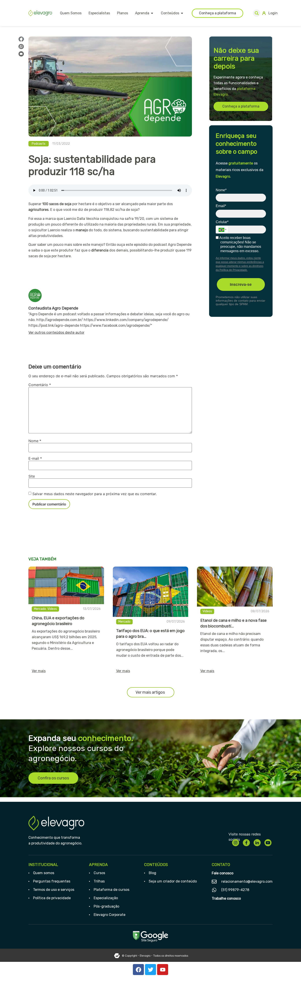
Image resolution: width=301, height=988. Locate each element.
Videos (52, 609)
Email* (221, 206)
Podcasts (38, 144)
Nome (34, 441)
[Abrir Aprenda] (152, 13)
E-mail (35, 458)
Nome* (221, 190)
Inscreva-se (241, 284)
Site (31, 476)
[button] (256, 13)
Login (273, 13)
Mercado (40, 609)
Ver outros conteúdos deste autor (56, 332)
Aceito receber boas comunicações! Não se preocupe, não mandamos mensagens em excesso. (240, 244)
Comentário (39, 384)
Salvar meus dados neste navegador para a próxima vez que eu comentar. (94, 494)
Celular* (222, 222)
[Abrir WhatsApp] (290, 977)
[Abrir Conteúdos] (182, 13)
